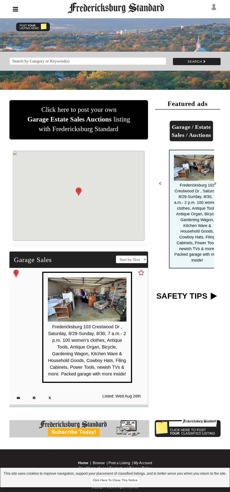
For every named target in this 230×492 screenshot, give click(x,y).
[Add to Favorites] (141, 272)
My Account (143, 463)
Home (83, 463)
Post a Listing (119, 463)
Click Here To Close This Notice (115, 480)
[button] (78, 192)
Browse (99, 463)
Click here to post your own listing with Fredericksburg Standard (78, 119)
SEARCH (195, 61)
